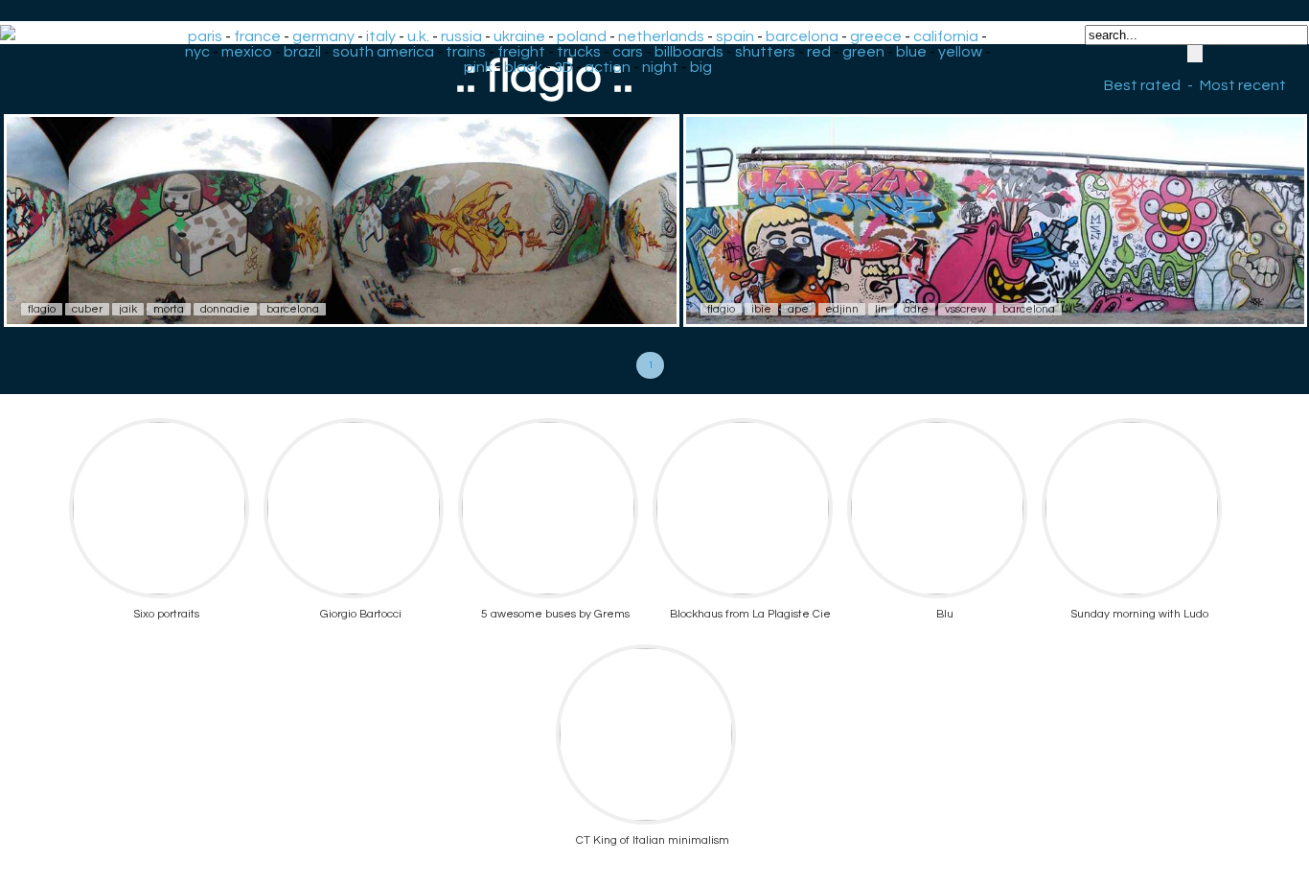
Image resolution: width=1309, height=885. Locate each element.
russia (461, 36)
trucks (579, 51)
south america (383, 51)
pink (478, 67)
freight (521, 51)
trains (466, 51)
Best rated (1142, 85)
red (819, 51)
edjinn (842, 309)
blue (911, 51)
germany (323, 36)
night (660, 67)
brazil (302, 51)
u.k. (418, 36)
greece (876, 36)
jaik (128, 309)
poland (582, 36)
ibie (761, 309)
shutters (765, 51)
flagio (42, 309)
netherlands (661, 36)
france (257, 36)
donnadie (225, 309)
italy (381, 36)
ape (798, 309)
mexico (246, 51)
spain (735, 36)
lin (881, 309)
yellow (960, 51)
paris (205, 36)
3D (563, 67)
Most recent (1243, 85)
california (945, 36)
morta (168, 309)
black (523, 67)
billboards (688, 51)
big (701, 67)
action (608, 67)
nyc (197, 51)
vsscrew (965, 309)
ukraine (519, 36)
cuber (87, 309)
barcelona (802, 36)
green (863, 51)
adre (916, 309)
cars (627, 51)
